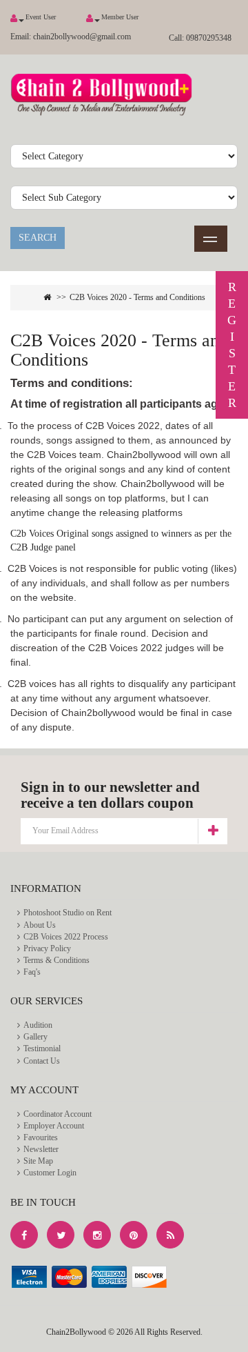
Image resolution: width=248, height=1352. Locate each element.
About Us (39, 925)
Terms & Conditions (56, 960)
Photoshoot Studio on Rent (67, 912)
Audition (37, 1025)
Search (37, 237)
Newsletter (41, 1149)
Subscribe (212, 831)
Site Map (38, 1161)
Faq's (32, 972)
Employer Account (53, 1126)
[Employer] (13, 18)
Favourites (40, 1137)
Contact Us (41, 1061)
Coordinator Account (57, 1114)
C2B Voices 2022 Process (65, 937)
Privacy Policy (47, 948)
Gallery (35, 1037)
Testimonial (42, 1048)
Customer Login (49, 1172)
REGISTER (231, 345)
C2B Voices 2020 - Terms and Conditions (137, 297)
